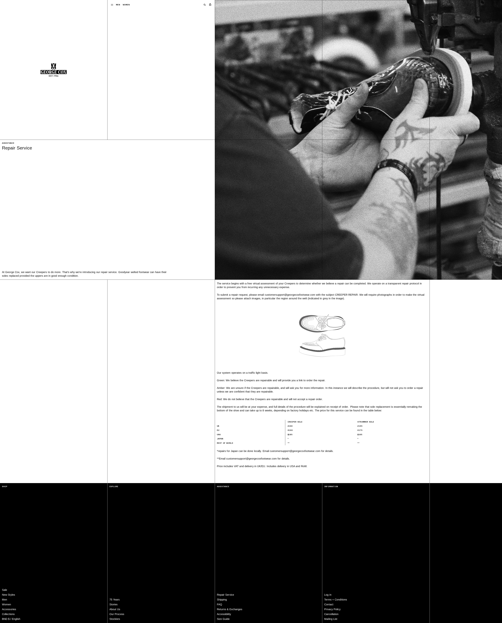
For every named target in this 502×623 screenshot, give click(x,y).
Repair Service (225, 594)
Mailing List (330, 619)
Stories (113, 604)
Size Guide (223, 619)
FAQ (219, 604)
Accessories (9, 609)
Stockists (114, 619)
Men (118, 5)
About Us (114, 609)
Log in (327, 594)
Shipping (222, 599)
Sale (4, 589)
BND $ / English (11, 619)
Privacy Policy (332, 609)
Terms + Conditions (335, 599)
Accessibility (224, 614)
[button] (112, 4)
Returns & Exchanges (229, 609)
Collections (8, 614)
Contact (328, 604)
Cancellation (331, 614)
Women (126, 5)
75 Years (114, 599)
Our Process (116, 614)
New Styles (8, 594)
